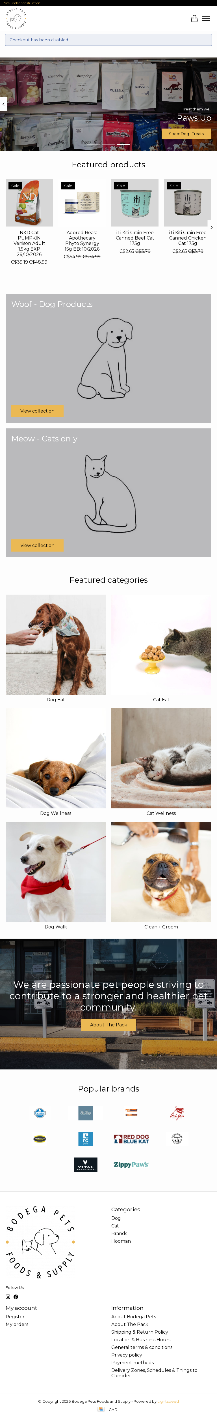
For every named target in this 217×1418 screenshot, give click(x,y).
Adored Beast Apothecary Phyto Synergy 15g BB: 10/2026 (82, 241)
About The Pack (108, 1025)
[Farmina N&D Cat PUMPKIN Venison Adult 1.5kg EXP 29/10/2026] (29, 203)
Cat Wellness (161, 813)
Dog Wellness (55, 813)
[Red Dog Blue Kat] (131, 1139)
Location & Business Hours (140, 1339)
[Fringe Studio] (85, 1114)
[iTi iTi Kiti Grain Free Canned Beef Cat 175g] (135, 203)
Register (15, 1316)
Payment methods (132, 1362)
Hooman (121, 1241)
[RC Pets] (85, 1139)
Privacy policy (126, 1355)
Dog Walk (56, 927)
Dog (116, 1218)
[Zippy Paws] (131, 1165)
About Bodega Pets (133, 1316)
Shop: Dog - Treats (186, 133)
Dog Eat (56, 699)
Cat (115, 1226)
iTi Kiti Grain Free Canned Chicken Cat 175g (188, 238)
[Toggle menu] (205, 18)
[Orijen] (177, 1114)
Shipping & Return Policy (139, 1332)
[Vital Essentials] (85, 1165)
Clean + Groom (161, 927)
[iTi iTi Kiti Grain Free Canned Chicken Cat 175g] (187, 203)
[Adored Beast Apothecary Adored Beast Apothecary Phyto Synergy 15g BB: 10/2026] (82, 203)
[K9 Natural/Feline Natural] (131, 1114)
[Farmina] (40, 1114)
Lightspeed (168, 1401)
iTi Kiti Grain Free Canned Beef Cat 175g (135, 238)
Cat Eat (161, 699)
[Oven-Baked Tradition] (40, 1139)
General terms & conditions (141, 1347)
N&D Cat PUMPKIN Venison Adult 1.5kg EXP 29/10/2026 (29, 243)
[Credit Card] (101, 1409)
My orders (17, 1324)
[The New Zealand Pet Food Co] (177, 1139)
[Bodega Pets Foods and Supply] (16, 18)
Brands (119, 1233)
